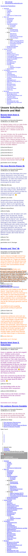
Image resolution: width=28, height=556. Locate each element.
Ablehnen (9, 285)
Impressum (16, 287)
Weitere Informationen (6, 287)
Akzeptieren (3, 285)
